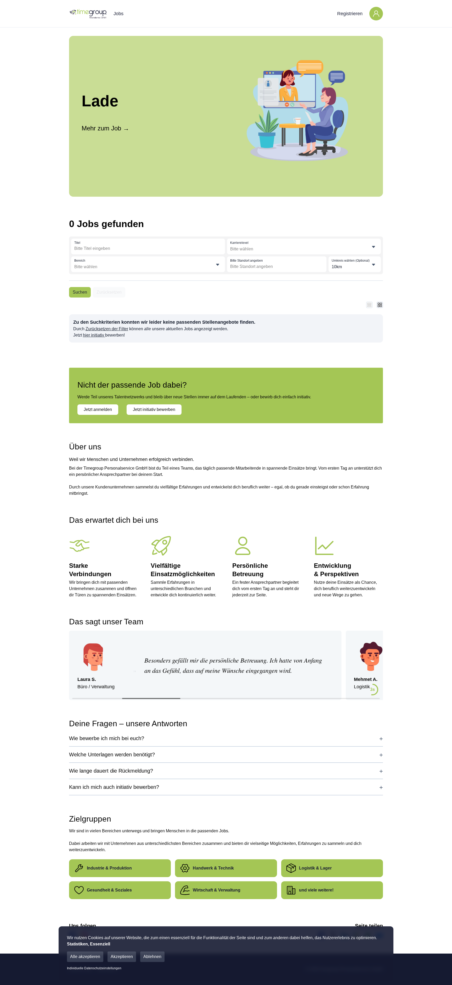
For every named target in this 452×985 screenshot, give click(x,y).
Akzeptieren (122, 956)
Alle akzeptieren (85, 956)
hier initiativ (94, 335)
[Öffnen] (373, 247)
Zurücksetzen (109, 292)
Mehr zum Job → (105, 128)
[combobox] (112, 248)
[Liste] (369, 305)
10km (337, 267)
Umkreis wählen (351, 260)
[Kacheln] (380, 305)
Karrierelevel (239, 243)
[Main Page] (88, 13)
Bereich (79, 260)
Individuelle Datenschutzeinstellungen (94, 968)
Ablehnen (152, 956)
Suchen (80, 292)
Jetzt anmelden (98, 409)
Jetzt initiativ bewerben (154, 409)
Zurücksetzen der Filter (107, 329)
